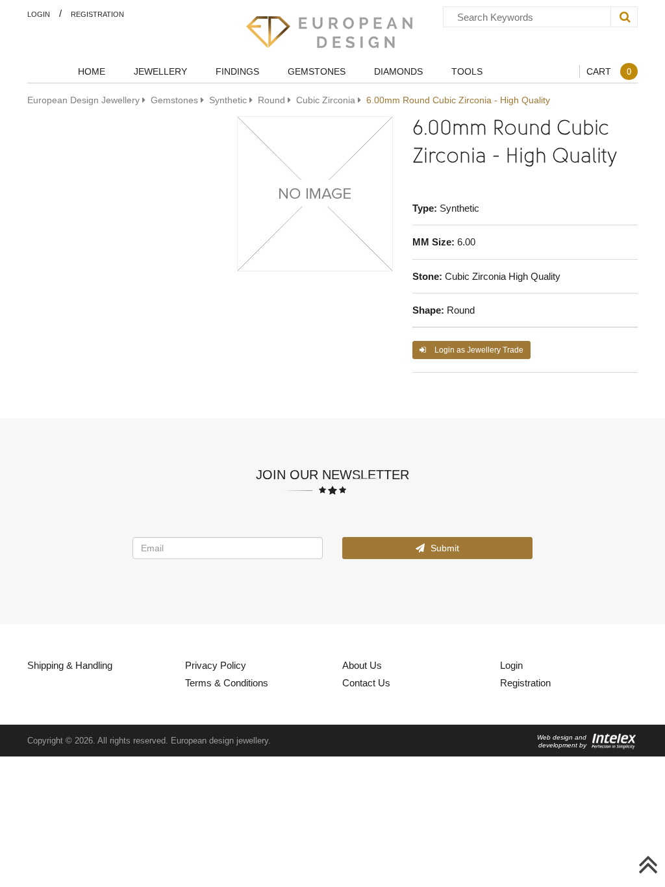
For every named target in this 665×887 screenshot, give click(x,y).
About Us (362, 664)
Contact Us (366, 682)
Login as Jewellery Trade (478, 349)
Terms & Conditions (226, 682)
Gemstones (316, 71)
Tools (467, 71)
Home (91, 71)
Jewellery (160, 71)
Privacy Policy (215, 664)
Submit (443, 548)
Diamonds (398, 71)
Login (38, 14)
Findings (237, 71)
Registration (97, 14)
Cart (608, 71)
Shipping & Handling (69, 664)
